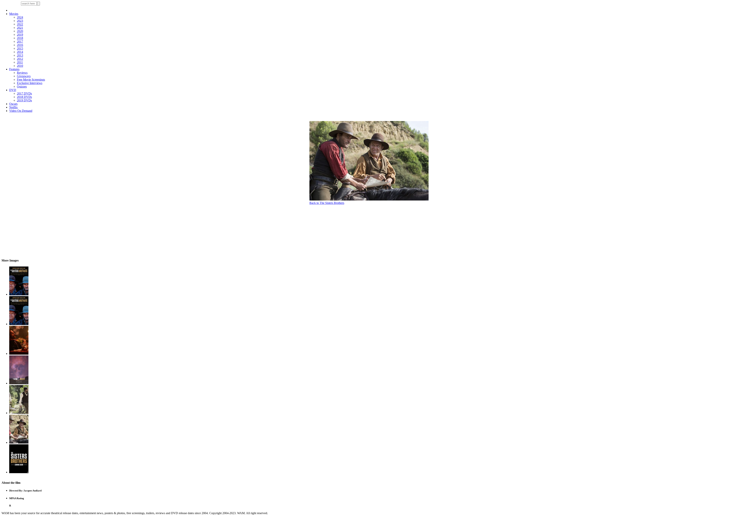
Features (14, 69)
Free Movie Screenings (31, 79)
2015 (20, 48)
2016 (20, 45)
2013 (20, 55)
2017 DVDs (24, 93)
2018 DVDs (24, 97)
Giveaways (24, 76)
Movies (13, 13)
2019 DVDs (24, 100)
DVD (12, 90)
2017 (20, 41)
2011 (20, 62)
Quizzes (22, 86)
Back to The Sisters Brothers (326, 203)
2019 (20, 34)
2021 (20, 27)
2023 (20, 20)
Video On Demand (20, 110)
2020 (20, 31)
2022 (20, 24)
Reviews (22, 72)
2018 (20, 38)
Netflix (13, 107)
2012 (20, 58)
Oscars (13, 103)
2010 (20, 65)
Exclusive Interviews (29, 83)
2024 (20, 17)
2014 (20, 51)
